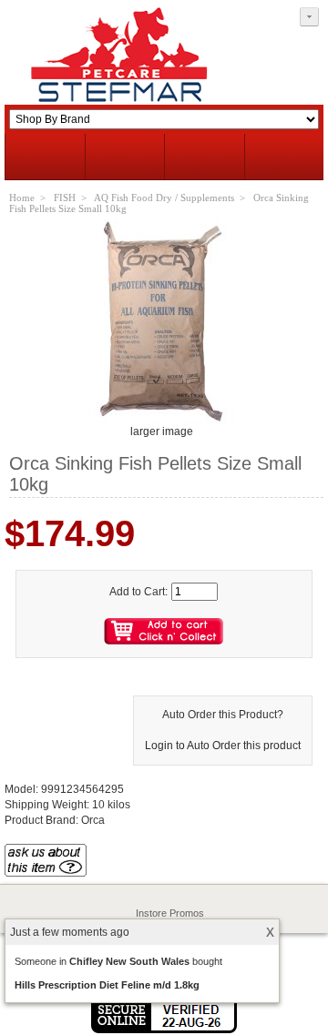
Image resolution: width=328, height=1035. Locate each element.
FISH (65, 197)
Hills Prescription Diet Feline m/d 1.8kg (107, 984)
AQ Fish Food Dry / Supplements (164, 197)
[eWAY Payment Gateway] (164, 1029)
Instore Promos (170, 913)
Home (22, 197)
